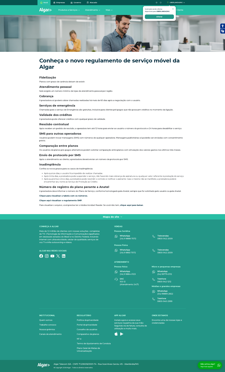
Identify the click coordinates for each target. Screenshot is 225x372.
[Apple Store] (117, 334)
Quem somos (45, 320)
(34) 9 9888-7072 (128, 239)
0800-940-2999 (164, 301)
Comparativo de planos (88, 334)
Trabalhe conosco (47, 325)
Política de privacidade (87, 320)
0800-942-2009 (164, 239)
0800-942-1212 (164, 282)
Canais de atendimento (50, 334)
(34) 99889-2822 (165, 294)
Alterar (159, 17)
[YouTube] (53, 256)
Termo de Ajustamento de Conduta (94, 343)
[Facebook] (42, 256)
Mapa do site (111, 216)
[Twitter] (59, 256)
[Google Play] (123, 334)
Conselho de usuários (87, 329)
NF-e (79, 339)
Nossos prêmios (47, 329)
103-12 (123, 282)
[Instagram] (48, 256)
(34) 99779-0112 (164, 274)
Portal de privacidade (87, 325)
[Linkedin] (64, 256)
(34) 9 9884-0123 (128, 274)
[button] (156, 2)
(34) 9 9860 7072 (128, 253)
